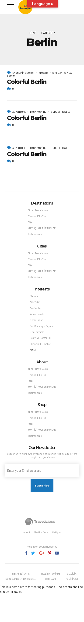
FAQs (30, 222)
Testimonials (35, 234)
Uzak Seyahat (37, 331)
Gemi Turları (36, 319)
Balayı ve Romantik (40, 337)
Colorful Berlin (26, 81)
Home (32, 33)
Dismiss (16, 592)
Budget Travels (60, 111)
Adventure (19, 111)
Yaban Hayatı (37, 314)
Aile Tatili (35, 302)
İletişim (56, 532)
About (26, 532)
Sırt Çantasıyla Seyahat (42, 326)
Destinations (41, 532)
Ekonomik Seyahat (23, 72)
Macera (43, 72)
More (33, 349)
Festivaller (35, 308)
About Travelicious (38, 210)
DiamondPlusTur (37, 216)
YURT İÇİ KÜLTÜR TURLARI (42, 228)
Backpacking (38, 111)
